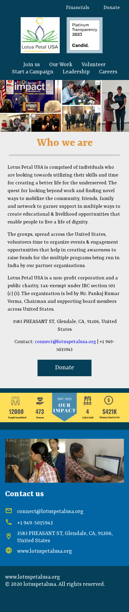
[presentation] (8, 106)
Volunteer (94, 65)
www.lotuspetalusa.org (44, 551)
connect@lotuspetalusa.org (65, 342)
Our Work (60, 65)
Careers (108, 72)
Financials (77, 8)
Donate (112, 8)
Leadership (76, 72)
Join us (31, 65)
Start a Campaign (32, 72)
